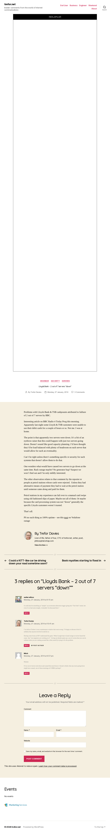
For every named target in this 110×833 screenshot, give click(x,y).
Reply (27, 613)
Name (27, 730)
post (66, 517)
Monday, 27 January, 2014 (57, 392)
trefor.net (9, 4)
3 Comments (79, 392)
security (55, 381)
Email (58, 730)
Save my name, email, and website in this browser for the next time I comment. (54, 751)
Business (73, 5)
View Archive (41, 545)
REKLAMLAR (55, 17)
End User (64, 5)
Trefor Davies (36, 392)
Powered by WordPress (33, 827)
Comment (27, 709)
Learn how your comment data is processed (57, 766)
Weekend (92, 5)
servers (66, 381)
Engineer (83, 5)
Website (27, 741)
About (94, 8)
